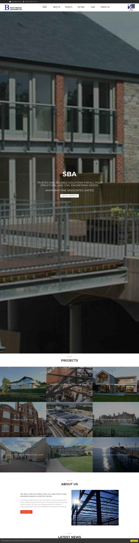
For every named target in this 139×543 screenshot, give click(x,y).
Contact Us (105, 7)
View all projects (69, 196)
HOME (45, 7)
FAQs (93, 7)
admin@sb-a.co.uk (16, 1)
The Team (80, 7)
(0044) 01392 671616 (31, 1)
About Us (56, 7)
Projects (68, 7)
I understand (134, 540)
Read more (26, 512)
